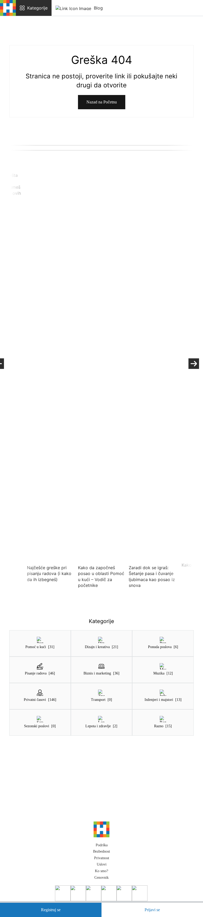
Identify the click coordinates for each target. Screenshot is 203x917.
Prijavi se (152, 910)
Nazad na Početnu (101, 102)
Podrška (102, 845)
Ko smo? (101, 871)
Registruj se (51, 910)
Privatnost (101, 858)
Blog (98, 8)
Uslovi (102, 864)
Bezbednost (101, 851)
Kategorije (37, 8)
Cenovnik (101, 878)
